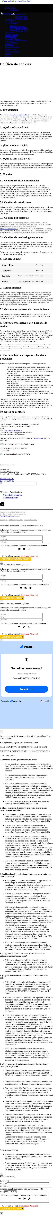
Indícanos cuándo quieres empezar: (13, 1189)
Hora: (2, 1191)
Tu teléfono (4, 1186)
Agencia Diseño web (7, 516)
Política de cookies (30, 520)
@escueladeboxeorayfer (12, 495)
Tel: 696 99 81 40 (7, 479)
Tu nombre (4, 1181)
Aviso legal (4, 520)
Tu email (3, 1184)
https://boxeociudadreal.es (19, 115)
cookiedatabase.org (39, 438)
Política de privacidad (16, 520)
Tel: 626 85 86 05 (7, 481)
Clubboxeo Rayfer (10, 498)
